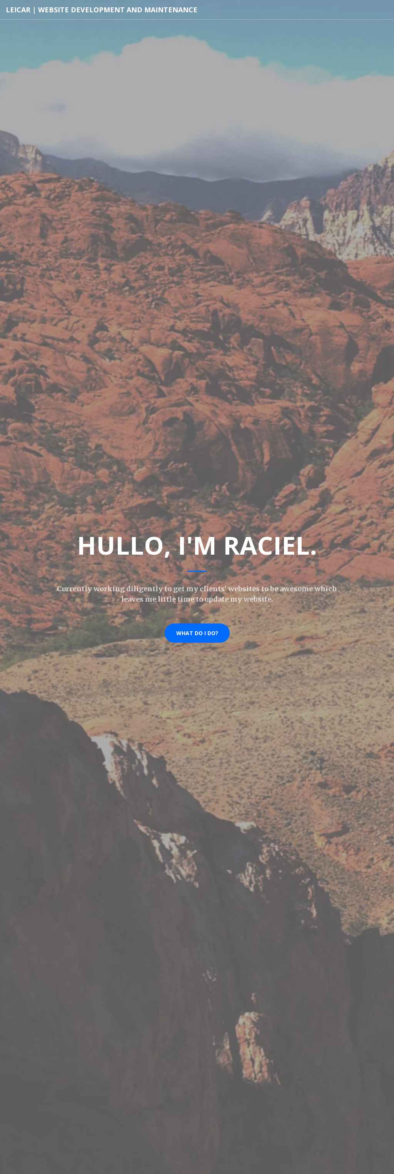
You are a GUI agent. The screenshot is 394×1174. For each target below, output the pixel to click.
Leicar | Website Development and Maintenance (101, 9)
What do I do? (197, 632)
